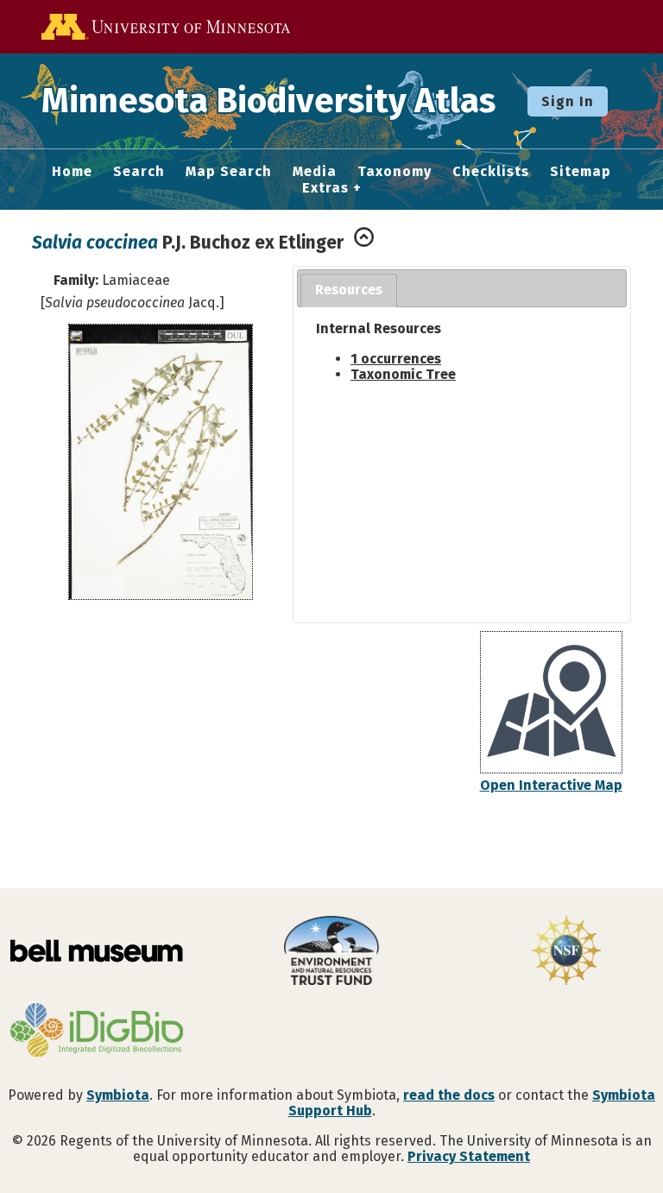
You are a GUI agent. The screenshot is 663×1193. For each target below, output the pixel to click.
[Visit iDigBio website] (96, 1031)
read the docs (449, 1095)
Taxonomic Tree (403, 374)
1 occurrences (395, 358)
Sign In (567, 101)
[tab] (348, 290)
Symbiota (117, 1095)
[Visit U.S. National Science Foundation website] (566, 952)
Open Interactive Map (551, 785)
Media (315, 172)
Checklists (490, 172)
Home (72, 172)
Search (139, 172)
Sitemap (580, 172)
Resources (348, 289)
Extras (325, 188)
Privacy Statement (468, 1156)
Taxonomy (394, 172)
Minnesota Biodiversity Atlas (268, 101)
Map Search (229, 172)
